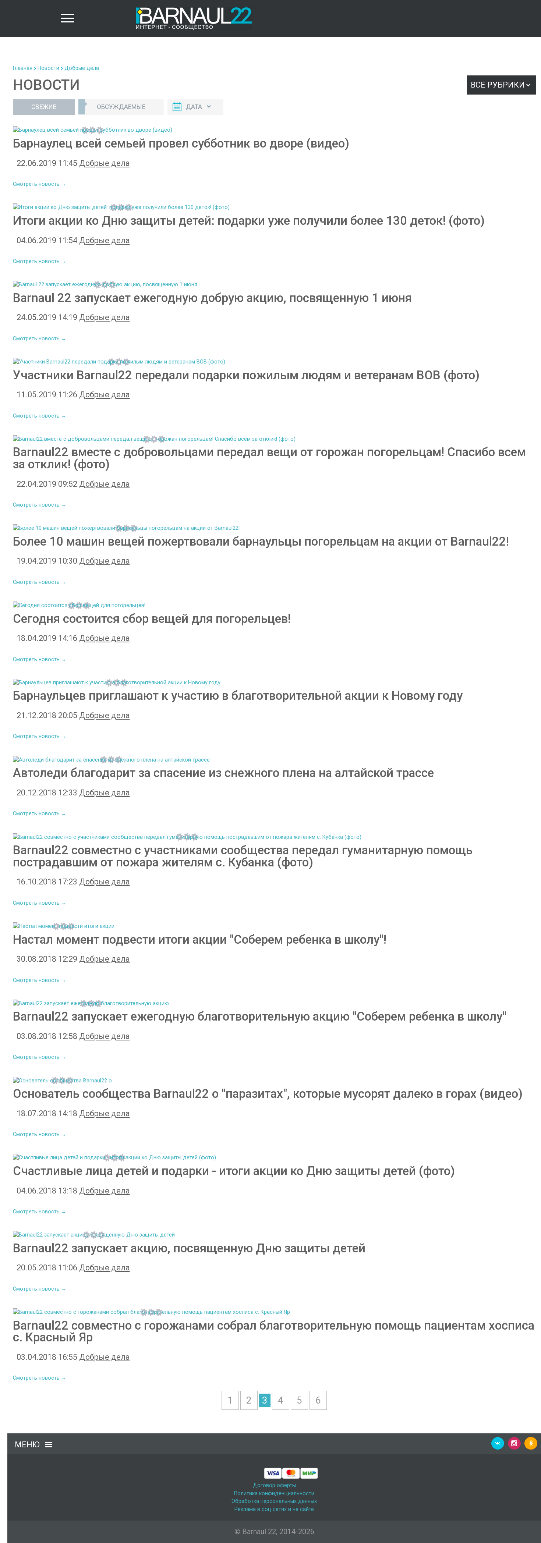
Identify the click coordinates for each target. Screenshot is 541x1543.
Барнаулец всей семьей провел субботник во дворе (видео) (181, 143)
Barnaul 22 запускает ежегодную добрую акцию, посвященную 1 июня (212, 298)
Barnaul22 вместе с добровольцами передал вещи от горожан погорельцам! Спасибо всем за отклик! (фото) (269, 458)
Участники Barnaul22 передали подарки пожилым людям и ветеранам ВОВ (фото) (246, 375)
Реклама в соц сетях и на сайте (274, 1509)
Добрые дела (81, 68)
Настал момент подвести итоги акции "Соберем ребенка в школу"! (199, 939)
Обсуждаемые (121, 106)
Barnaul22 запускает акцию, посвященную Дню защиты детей (189, 1248)
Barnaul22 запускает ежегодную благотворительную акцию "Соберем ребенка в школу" (259, 1016)
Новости (48, 68)
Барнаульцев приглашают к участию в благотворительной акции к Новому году (238, 695)
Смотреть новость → (39, 184)
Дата (194, 106)
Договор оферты (274, 1485)
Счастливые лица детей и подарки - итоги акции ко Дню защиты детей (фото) (234, 1171)
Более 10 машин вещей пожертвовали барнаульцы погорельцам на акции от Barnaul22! (261, 541)
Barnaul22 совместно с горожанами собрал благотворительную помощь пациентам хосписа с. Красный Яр (273, 1331)
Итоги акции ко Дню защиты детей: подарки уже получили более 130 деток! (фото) (249, 220)
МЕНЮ (27, 1444)
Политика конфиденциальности (274, 1493)
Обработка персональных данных (274, 1501)
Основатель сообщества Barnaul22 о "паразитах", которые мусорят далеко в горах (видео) (268, 1093)
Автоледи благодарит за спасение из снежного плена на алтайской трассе (223, 773)
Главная (22, 68)
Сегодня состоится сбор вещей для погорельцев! (152, 618)
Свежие (43, 106)
